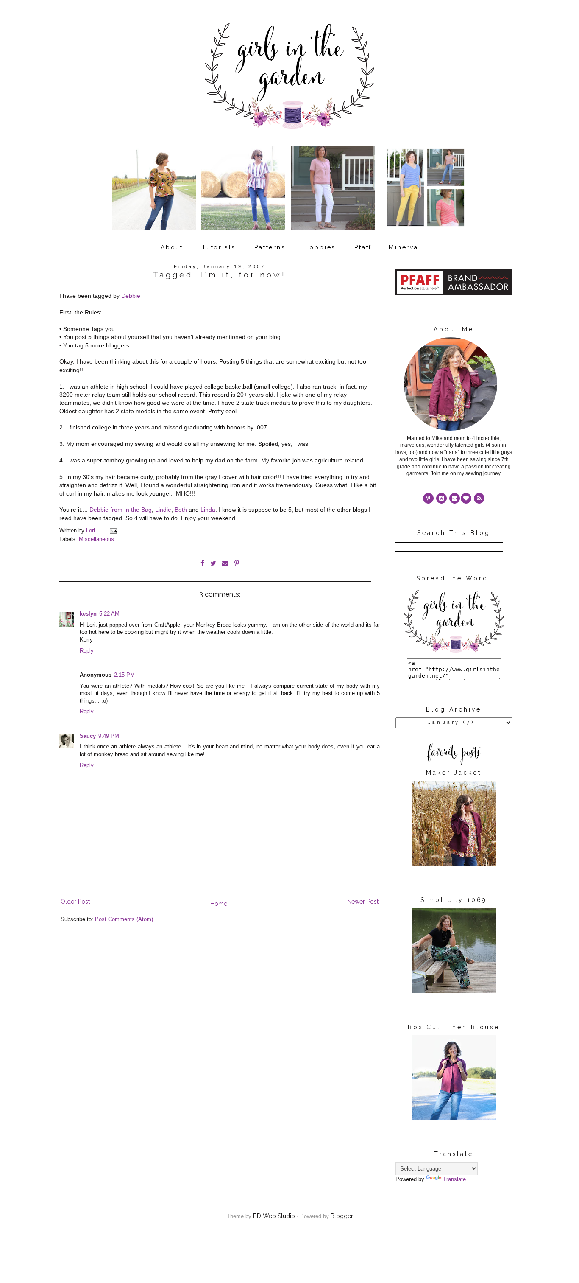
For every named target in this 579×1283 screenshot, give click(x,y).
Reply (87, 651)
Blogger (342, 1216)
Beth (181, 509)
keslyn (88, 614)
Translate (454, 1179)
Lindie (163, 509)
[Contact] (454, 498)
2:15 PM (124, 675)
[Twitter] (479, 498)
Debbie (130, 295)
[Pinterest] (428, 498)
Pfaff (363, 247)
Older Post (75, 901)
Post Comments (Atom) (124, 919)
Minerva (403, 247)
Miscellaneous (96, 539)
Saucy (88, 736)
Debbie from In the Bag (120, 509)
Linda (207, 509)
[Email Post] (113, 531)
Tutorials (219, 247)
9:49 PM (108, 736)
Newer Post (363, 901)
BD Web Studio (274, 1216)
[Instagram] (441, 498)
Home (218, 903)
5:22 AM (109, 614)
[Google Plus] (466, 498)
